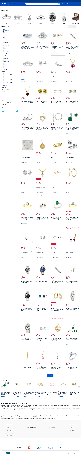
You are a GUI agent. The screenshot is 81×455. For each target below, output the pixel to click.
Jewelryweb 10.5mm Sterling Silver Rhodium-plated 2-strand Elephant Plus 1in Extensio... (27, 251)
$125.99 (67, 123)
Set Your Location (6, 30)
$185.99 (37, 304)
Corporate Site (71, 427)
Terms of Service (29, 439)
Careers (70, 425)
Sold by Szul (67, 192)
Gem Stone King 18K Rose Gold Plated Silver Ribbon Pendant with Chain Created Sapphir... (42, 367)
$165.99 (52, 334)
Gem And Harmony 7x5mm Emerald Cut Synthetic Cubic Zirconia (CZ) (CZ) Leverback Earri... (27, 128)
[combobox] (42, 4)
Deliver (6, 30)
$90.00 (67, 362)
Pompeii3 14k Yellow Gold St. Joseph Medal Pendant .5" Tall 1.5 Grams (42, 156)
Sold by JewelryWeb (68, 53)
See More (5, 53)
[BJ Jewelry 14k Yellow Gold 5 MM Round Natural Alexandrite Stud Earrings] (42, 302)
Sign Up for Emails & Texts (10, 433)
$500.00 (22, 123)
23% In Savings (38, 364)
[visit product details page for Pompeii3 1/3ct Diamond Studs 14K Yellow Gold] (27, 172)
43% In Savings (69, 183)
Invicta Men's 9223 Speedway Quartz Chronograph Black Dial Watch (27, 339)
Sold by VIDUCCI (53, 107)
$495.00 (67, 304)
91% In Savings (54, 248)
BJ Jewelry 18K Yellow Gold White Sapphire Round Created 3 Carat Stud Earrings (42, 218)
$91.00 (37, 362)
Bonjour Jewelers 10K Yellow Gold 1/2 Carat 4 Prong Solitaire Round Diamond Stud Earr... (72, 281)
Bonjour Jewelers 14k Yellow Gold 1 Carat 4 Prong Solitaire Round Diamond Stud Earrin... (72, 102)
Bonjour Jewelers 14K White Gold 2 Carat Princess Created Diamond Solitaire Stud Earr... (42, 74)
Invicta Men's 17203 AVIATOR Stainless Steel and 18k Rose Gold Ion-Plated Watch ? (27, 281)
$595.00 (22, 304)
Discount (3, 71)
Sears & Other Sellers (6, 93)
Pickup (6, 32)
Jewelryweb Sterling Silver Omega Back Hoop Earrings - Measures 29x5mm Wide (57, 128)
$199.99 (67, 334)
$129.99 (52, 181)
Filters (3, 37)
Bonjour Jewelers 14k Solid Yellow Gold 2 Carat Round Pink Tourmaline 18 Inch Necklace (72, 74)
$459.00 (67, 69)
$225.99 (22, 213)
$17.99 (48, 391)
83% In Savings (69, 306)
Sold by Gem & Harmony (24, 134)
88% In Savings (69, 125)
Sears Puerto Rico (71, 430)
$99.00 (25, 391)
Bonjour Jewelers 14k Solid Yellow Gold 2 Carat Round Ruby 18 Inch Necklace (27, 102)
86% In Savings (23, 72)
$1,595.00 (23, 334)
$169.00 (52, 213)
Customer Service (9, 424)
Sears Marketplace (52, 424)
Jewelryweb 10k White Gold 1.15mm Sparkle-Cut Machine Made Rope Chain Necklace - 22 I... (72, 47)
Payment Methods (62, 439)
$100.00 (67, 246)
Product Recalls (8, 432)
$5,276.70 (23, 69)
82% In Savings (38, 248)
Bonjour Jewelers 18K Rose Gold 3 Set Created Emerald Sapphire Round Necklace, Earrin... (72, 339)
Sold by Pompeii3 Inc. (23, 53)
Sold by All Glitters (23, 285)
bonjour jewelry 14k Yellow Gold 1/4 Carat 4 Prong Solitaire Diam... (29, 393)
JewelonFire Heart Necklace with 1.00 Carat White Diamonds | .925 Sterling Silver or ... (42, 128)
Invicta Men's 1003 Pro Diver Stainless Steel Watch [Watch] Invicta (26, 309)
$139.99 (52, 304)
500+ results (5, 26)
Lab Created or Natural (6, 102)
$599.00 (37, 69)
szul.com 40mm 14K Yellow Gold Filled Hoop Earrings (72, 186)
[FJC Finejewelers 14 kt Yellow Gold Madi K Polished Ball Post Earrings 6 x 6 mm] (57, 179)
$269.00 (52, 69)
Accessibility (23, 439)
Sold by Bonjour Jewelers (54, 53)
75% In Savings (38, 153)
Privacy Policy (49, 439)
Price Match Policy (17, 439)
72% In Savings (69, 72)
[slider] (3, 112)
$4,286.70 (38, 42)
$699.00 (52, 42)
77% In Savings (69, 364)
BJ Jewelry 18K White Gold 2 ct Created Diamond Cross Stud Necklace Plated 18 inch (56, 367)
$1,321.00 (68, 42)
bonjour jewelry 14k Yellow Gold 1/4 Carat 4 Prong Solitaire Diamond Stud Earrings (57, 47)
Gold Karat (4, 91)
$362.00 (52, 123)
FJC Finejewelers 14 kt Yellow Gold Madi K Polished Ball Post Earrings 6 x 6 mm (57, 186)
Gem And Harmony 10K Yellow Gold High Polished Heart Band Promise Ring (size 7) (57, 156)
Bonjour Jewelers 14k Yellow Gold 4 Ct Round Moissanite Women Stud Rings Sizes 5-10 (72, 218)
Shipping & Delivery (9, 430)
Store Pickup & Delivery (6, 95)
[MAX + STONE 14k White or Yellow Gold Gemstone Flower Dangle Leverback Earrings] (72, 244)
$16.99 (36, 391)
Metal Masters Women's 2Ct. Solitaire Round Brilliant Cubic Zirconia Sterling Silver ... (71, 367)
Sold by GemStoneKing (39, 371)
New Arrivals (4, 104)
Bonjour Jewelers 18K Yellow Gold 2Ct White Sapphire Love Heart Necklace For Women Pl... (57, 339)
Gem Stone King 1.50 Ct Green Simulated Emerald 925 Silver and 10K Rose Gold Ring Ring (57, 218)
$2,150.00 (23, 42)
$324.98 (52, 97)
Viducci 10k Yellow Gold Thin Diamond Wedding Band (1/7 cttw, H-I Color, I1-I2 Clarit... (57, 102)
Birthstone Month (5, 89)
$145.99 (37, 213)
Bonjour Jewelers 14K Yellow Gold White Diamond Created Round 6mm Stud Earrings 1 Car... (42, 251)
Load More (50, 375)
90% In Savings (69, 153)
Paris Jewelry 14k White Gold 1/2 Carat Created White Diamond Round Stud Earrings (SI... (42, 339)
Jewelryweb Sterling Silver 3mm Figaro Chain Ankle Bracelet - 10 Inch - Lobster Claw (57, 281)
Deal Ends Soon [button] (39, 178)
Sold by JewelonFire (38, 134)
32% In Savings (54, 153)
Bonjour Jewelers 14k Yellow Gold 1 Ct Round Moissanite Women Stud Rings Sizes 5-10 (27, 218)
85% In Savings (54, 44)
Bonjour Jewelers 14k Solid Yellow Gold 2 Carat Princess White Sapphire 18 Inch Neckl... (42, 186)
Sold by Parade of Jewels (69, 257)
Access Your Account (30, 425)
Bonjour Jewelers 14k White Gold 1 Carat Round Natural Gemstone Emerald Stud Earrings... (72, 128)
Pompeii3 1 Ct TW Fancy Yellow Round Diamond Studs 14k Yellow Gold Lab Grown (42, 102)
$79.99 (22, 363)
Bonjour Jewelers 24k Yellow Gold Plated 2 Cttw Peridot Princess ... (74, 393)
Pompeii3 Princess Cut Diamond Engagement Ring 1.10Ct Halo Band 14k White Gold (42, 47)
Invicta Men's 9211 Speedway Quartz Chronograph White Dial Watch (72, 309)
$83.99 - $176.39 (24, 151)
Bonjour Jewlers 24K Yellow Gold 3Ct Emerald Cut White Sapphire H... (40, 393)
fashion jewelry (12, 408)
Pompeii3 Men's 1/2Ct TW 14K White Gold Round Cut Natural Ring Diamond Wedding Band (27, 47)
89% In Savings (23, 278)
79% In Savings (38, 44)
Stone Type (4, 87)
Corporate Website (43, 439)
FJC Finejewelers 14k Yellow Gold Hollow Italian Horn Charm (27, 367)
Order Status (8, 427)
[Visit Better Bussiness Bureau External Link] (8, 452)
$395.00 (37, 276)
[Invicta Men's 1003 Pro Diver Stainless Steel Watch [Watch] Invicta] (27, 302)
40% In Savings (23, 125)
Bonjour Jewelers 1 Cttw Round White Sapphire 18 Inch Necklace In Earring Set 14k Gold (57, 74)
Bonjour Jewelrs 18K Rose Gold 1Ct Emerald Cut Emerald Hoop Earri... (52, 393)
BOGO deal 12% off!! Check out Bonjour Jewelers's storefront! (42, 195)
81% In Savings (38, 278)
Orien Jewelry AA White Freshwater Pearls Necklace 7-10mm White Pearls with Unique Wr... (27, 156)
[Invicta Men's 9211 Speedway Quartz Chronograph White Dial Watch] (72, 302)
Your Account (29, 424)
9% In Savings (38, 125)
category (4, 39)
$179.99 (37, 334)
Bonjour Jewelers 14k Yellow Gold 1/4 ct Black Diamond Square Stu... (17, 393)
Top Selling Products (5, 380)
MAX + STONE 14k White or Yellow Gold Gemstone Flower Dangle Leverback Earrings (72, 251)
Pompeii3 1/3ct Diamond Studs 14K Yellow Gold (27, 186)
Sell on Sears (51, 425)
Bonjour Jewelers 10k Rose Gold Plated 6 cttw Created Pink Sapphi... (63, 393)
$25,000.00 (38, 97)
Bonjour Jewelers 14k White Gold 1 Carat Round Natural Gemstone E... (5, 393)
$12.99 (71, 391)
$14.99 (2, 391)
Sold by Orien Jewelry (24, 162)
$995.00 (22, 276)
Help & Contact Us (9, 435)
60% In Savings (23, 44)
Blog (69, 433)
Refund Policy (36, 439)
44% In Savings (69, 44)
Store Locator (8, 425)
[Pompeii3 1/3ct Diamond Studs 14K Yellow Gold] (27, 179)
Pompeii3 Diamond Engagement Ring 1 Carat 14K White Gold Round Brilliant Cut (27, 74)
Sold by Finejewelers (53, 192)
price (3, 107)
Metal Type (4, 55)
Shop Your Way (71, 432)
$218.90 (37, 123)
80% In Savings (38, 72)
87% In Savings (54, 306)
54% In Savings (38, 306)
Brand (3, 100)
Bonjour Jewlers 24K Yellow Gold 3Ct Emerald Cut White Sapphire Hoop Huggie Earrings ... (57, 309)
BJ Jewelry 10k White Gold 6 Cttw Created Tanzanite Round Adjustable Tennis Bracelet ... (57, 251)
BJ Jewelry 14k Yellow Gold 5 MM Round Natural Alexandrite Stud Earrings (42, 309)
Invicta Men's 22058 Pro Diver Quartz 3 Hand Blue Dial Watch (41, 281)
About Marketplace (52, 427)
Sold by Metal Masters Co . (69, 371)
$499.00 (67, 97)
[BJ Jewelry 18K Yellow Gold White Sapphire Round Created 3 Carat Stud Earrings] (42, 211)
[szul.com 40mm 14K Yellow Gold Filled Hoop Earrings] (72, 179)
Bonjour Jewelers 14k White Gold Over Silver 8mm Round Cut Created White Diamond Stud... (72, 156)
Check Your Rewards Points (31, 427)
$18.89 (59, 391)
